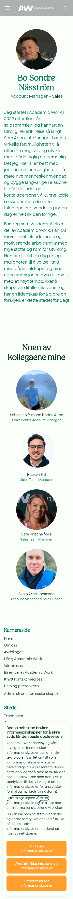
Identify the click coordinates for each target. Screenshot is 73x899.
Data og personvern (21, 686)
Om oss (10, 645)
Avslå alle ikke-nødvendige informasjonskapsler (36, 866)
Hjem (8, 638)
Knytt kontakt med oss (23, 679)
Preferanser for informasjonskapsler (36, 883)
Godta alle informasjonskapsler (36, 848)
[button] (65, 8)
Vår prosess (14, 666)
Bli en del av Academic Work (28, 672)
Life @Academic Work (23, 659)
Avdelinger (13, 652)
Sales (57, 96)
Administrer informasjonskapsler (32, 693)
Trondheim (13, 716)
